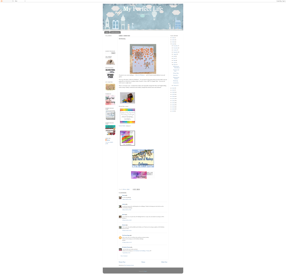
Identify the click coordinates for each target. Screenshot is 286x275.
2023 (173, 44)
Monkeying (175, 80)
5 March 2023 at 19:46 (126, 199)
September (175, 52)
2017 (173, 98)
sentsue (123, 204)
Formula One (176, 83)
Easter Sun (175, 75)
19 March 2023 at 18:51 (126, 230)
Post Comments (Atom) (129, 265)
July (174, 56)
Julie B (123, 214)
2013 (173, 107)
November (175, 48)
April (174, 62)
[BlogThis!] (135, 189)
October (175, 50)
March (174, 64)
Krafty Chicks (122, 126)
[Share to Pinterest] (139, 189)
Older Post (164, 262)
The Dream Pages (125, 235)
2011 (173, 111)
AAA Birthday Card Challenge (139, 250)
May (174, 60)
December (175, 45)
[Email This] (133, 189)
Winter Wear (176, 73)
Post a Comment (124, 256)
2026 (173, 37)
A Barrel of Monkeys (140, 75)
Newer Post (122, 262)
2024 (173, 42)
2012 (173, 109)
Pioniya (147, 250)
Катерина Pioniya (126, 247)
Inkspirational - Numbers (176, 78)
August (175, 54)
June (174, 58)
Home (107, 32)
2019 (173, 94)
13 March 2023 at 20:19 (127, 220)
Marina (108, 140)
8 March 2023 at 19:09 (126, 209)
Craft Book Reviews (115, 32)
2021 (173, 90)
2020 (173, 92)
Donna (123, 195)
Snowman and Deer (176, 70)
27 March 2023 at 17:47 (127, 242)
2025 (173, 40)
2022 (173, 88)
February (175, 85)
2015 (173, 102)
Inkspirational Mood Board (176, 67)
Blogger (145, 271)
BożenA (123, 225)
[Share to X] (136, 189)
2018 (173, 96)
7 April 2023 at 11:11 (126, 252)
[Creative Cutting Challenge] (110, 119)
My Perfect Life (143, 8)
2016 (173, 100)
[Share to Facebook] (137, 189)
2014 (173, 105)
